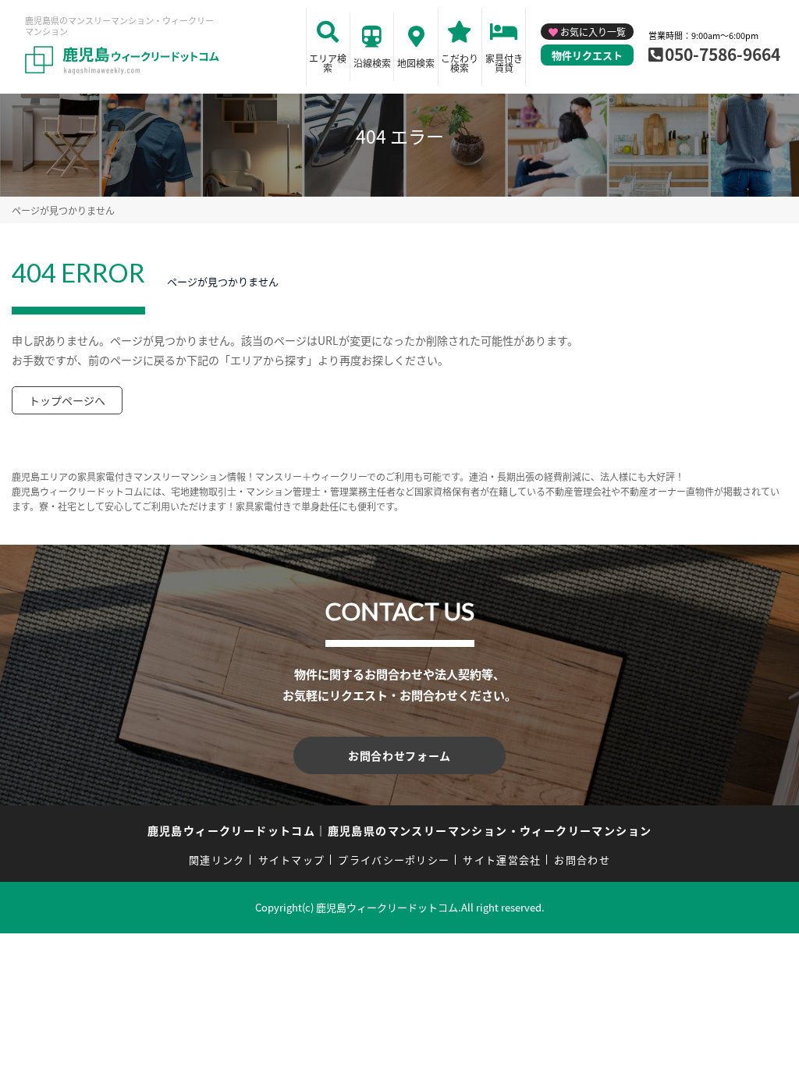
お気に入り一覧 (593, 31)
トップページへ (67, 400)
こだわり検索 (459, 63)
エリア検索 (327, 63)
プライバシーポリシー (393, 860)
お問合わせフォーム (399, 755)
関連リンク (217, 860)
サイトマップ (291, 860)
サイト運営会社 (502, 860)
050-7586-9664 (722, 54)
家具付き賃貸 (504, 63)
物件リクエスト (587, 55)
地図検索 (416, 62)
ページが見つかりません (63, 210)
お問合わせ (582, 860)
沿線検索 (372, 62)
